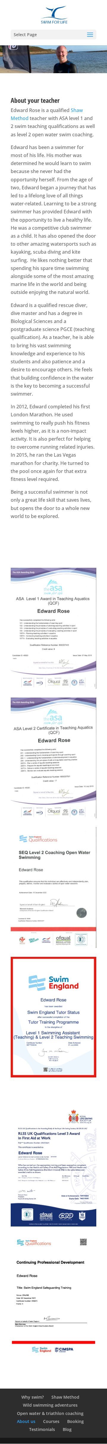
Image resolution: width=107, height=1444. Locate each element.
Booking (75, 1421)
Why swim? (32, 1397)
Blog (67, 1429)
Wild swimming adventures (50, 1405)
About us (26, 1421)
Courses (51, 1421)
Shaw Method (65, 1397)
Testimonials (42, 1429)
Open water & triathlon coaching (50, 1413)
